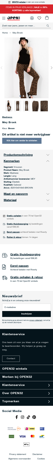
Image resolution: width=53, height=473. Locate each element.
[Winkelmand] (46, 18)
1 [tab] (20, 96)
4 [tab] (29, 96)
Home (5, 33)
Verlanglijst (39, 18)
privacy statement (35, 320)
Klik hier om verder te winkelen (22, 141)
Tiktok (28, 417)
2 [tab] (23, 96)
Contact (11, 359)
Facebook (17, 417)
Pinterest (34, 417)
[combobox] (26, 25)
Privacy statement (17, 454)
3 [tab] (26, 96)
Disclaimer (37, 454)
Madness (7, 117)
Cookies (41, 459)
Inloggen (32, 18)
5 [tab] (33, 96)
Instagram (23, 417)
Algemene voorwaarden (19, 459)
